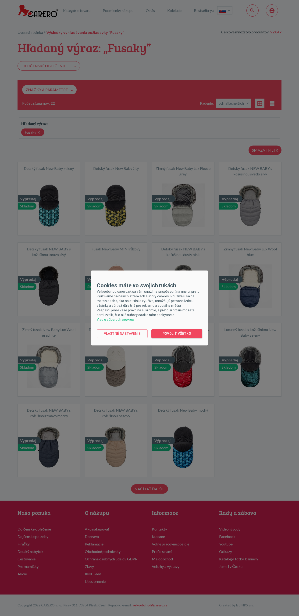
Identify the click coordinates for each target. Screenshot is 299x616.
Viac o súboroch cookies (115, 319)
